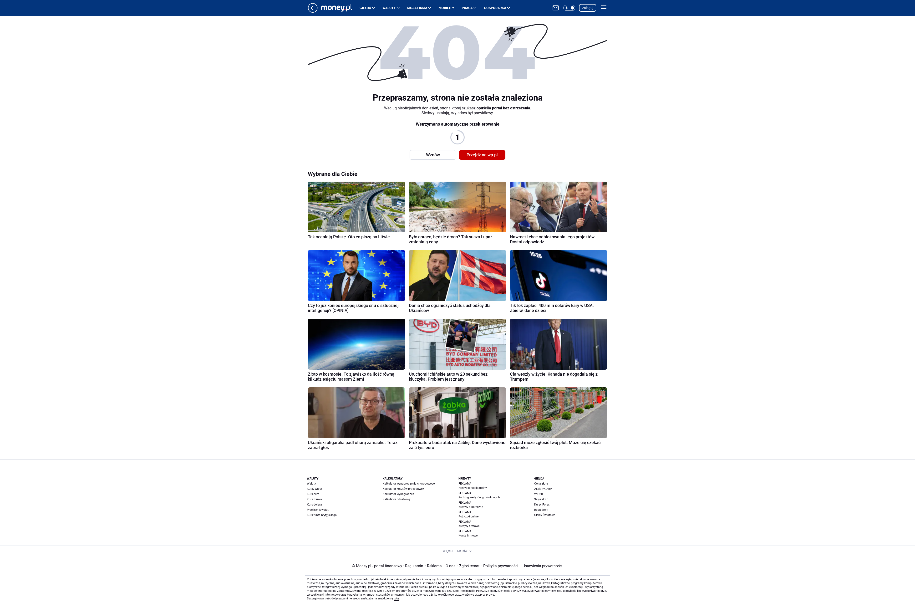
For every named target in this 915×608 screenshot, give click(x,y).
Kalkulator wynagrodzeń (398, 494)
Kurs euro (313, 494)
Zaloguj (587, 8)
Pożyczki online (468, 516)
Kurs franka (314, 499)
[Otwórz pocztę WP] (555, 8)
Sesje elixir (541, 499)
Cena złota (541, 483)
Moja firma (417, 8)
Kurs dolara (314, 504)
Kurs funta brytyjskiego (322, 515)
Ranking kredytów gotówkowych (479, 497)
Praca (467, 8)
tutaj (396, 598)
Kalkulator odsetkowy (397, 499)
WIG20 (538, 494)
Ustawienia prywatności (542, 566)
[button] (569, 8)
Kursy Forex (541, 504)
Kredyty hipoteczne (470, 507)
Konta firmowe (468, 535)
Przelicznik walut (318, 509)
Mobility (446, 8)
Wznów (433, 154)
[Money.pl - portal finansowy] (340, 8)
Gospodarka (495, 8)
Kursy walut (314, 488)
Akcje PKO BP (543, 488)
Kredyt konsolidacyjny (472, 488)
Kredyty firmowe (468, 526)
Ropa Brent (541, 509)
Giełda (365, 8)
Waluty (389, 8)
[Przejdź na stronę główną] (313, 11)
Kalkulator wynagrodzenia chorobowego (409, 483)
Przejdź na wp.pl (482, 154)
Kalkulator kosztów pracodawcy (403, 488)
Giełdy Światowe (544, 515)
